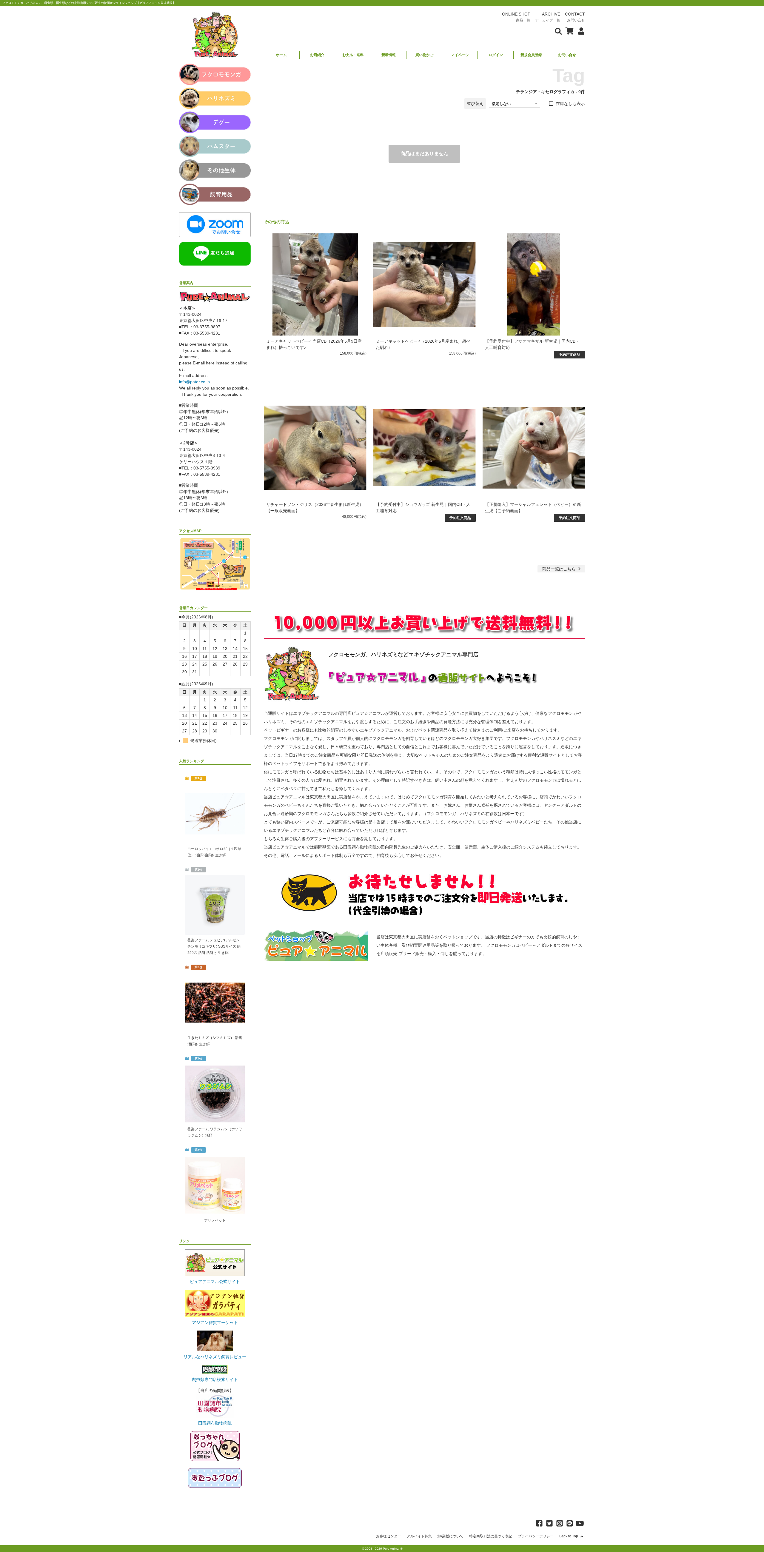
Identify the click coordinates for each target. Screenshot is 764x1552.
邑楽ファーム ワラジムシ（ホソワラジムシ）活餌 (214, 1132)
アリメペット (215, 1220)
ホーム (281, 55)
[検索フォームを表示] (558, 31)
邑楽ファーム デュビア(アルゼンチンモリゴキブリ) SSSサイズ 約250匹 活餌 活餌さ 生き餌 (214, 946)
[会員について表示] (579, 31)
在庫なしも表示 (570, 103)
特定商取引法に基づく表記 (490, 1536)
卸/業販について (450, 1536)
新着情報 (388, 55)
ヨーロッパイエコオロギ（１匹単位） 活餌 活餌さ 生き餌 (214, 852)
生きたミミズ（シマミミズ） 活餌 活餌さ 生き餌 (214, 1041)
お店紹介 (317, 55)
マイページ (460, 55)
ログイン (496, 55)
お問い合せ (567, 55)
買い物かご (424, 55)
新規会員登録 (531, 55)
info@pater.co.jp (194, 381)
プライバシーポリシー (536, 1536)
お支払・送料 (353, 55)
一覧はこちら (559, 568)
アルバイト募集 (419, 1536)
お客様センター (388, 1536)
